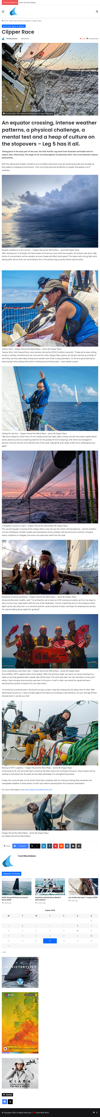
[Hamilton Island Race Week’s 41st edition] (50, 886)
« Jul (3, 952)
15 (77, 931)
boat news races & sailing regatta (32, 2)
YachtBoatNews (12, 39)
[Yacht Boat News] (14, 11)
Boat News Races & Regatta (20, 21)
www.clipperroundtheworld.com (38, 789)
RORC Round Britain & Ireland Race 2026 (15, 898)
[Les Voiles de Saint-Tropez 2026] (83, 886)
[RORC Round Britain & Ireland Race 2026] (16, 886)
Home (5, 21)
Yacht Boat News (42, 1113)
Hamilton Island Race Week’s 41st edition (48, 898)
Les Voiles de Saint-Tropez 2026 (83, 897)
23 (91, 936)
